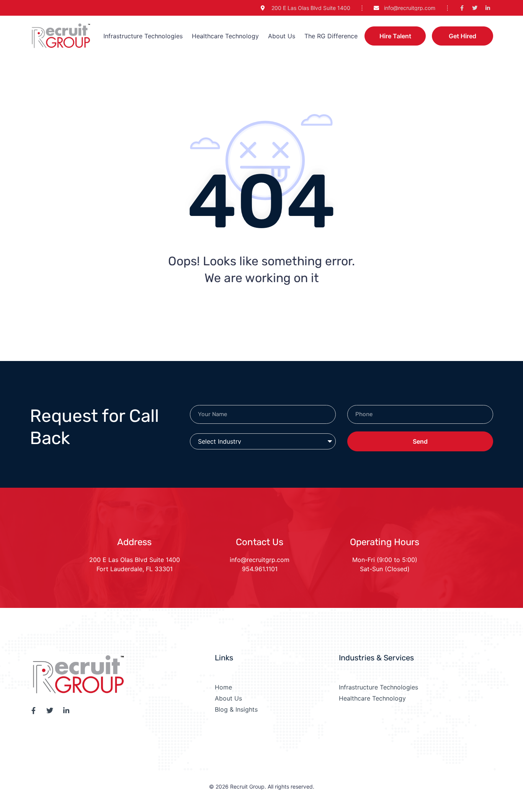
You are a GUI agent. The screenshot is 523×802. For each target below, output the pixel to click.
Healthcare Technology (225, 36)
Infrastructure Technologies (143, 36)
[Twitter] (474, 8)
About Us (281, 36)
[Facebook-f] (461, 8)
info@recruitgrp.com (259, 560)
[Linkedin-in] (487, 8)
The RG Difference (331, 36)
